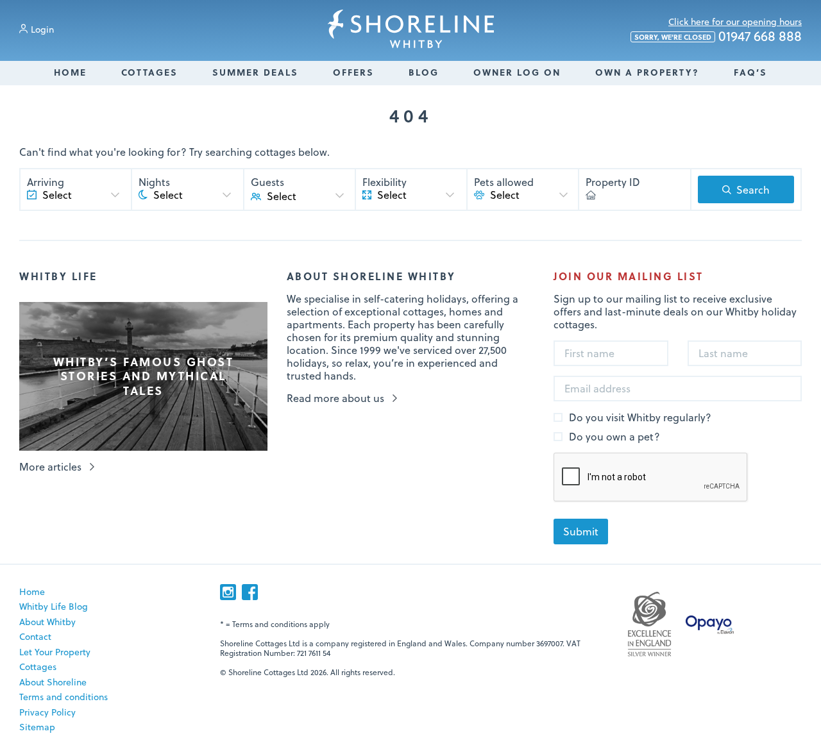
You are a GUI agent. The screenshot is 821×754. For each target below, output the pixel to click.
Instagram (228, 592)
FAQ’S (750, 72)
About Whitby (47, 621)
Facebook (250, 592)
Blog (424, 72)
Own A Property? (647, 72)
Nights (154, 182)
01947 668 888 (718, 37)
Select (281, 195)
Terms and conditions (63, 696)
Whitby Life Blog (53, 606)
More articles (50, 466)
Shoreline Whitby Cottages (411, 29)
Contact (35, 636)
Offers (353, 72)
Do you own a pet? (614, 437)
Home (70, 72)
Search (753, 189)
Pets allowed (504, 182)
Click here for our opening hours (735, 21)
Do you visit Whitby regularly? (640, 417)
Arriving (45, 182)
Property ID (613, 182)
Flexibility (384, 182)
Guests (267, 182)
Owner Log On (517, 72)
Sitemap (37, 726)
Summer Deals (255, 72)
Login (42, 29)
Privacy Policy (47, 712)
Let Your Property (54, 651)
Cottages (149, 72)
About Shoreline (53, 682)
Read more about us (335, 398)
